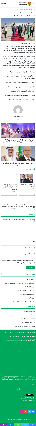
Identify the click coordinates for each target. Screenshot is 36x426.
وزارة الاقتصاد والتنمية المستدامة (25, 287)
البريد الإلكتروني (30, 247)
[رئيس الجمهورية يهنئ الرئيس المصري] (27, 178)
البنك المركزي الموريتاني (28, 322)
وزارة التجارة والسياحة (28, 298)
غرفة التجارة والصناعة (28, 315)
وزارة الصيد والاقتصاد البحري (27, 294)
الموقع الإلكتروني (30, 254)
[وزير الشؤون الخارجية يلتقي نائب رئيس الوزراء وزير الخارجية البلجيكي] (27, 198)
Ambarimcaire (18, 116)
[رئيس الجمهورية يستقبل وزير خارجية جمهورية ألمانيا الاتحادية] (9, 198)
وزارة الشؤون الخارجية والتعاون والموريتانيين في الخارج (19, 283)
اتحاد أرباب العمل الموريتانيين (27, 318)
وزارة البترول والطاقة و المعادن (26, 290)
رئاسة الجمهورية (30, 279)
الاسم (33, 241)
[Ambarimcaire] (25, 3)
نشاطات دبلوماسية (22, 9)
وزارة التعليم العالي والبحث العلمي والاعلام (23, 301)
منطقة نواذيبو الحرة (29, 311)
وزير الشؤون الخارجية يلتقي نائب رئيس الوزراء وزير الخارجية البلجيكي (27, 206)
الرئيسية (31, 9)
